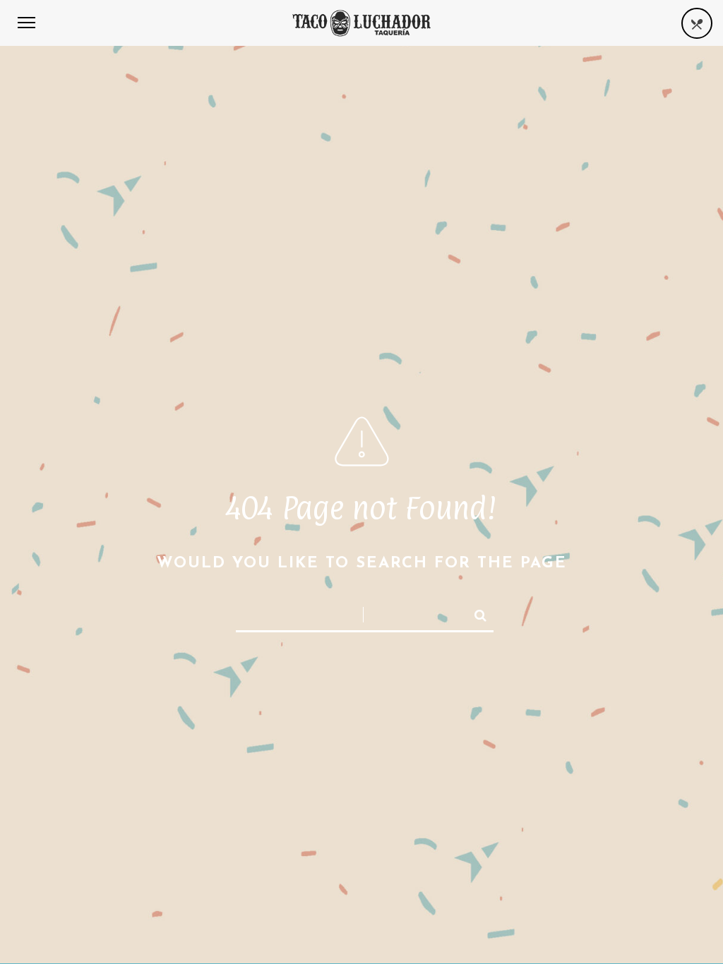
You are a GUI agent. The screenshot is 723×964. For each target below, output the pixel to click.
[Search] (474, 612)
